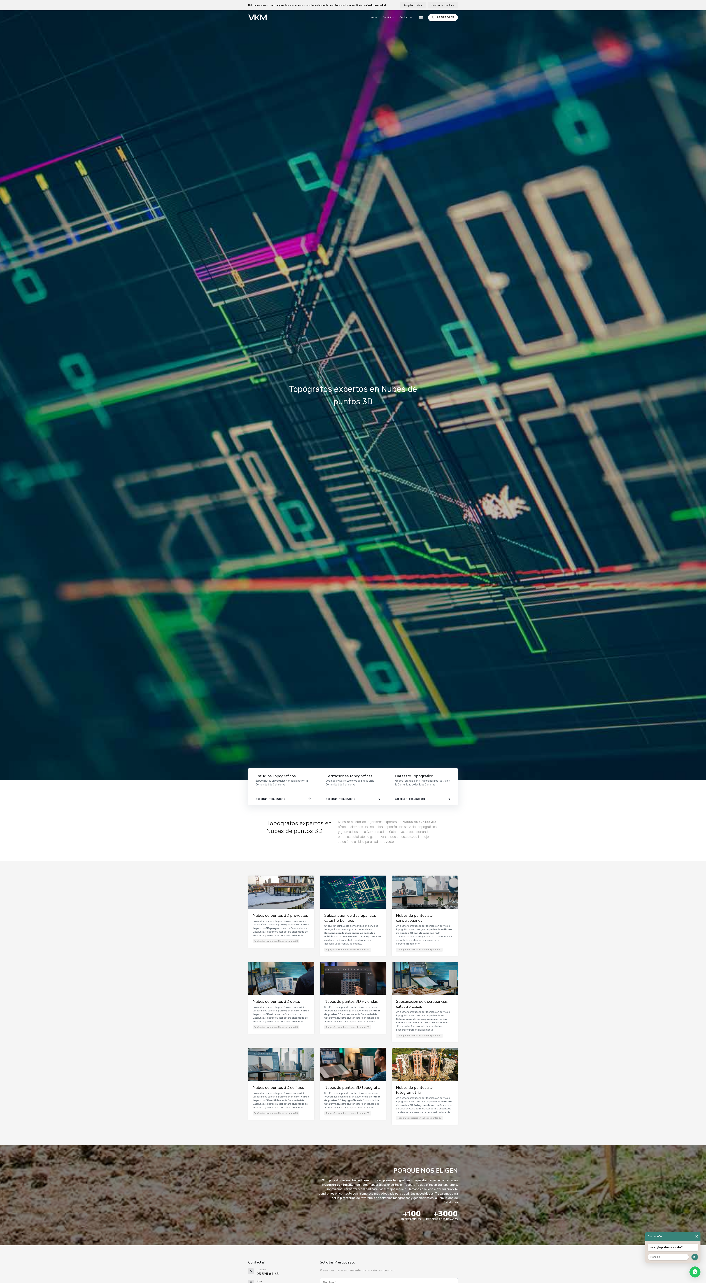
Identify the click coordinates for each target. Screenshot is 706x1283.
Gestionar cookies (443, 5)
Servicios (388, 17)
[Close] (697, 1236)
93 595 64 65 (445, 17)
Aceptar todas (413, 5)
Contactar (406, 17)
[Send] (694, 1257)
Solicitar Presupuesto (270, 799)
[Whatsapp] (694, 1271)
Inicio (374, 17)
